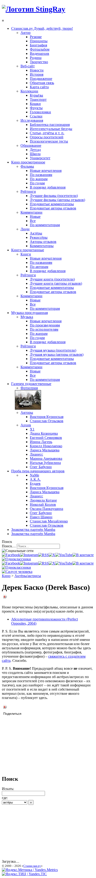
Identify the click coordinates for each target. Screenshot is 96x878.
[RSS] (43, 555)
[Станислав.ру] (33, 9)
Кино (6, 576)
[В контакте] (83, 555)
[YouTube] (63, 555)
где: (5, 798)
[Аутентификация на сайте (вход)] (17, 572)
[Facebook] (11, 555)
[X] (52, 555)
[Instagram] (29, 555)
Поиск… (9, 546)
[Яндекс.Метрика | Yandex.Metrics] (30, 870)
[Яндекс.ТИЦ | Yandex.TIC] (24, 874)
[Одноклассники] (16, 559)
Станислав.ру (32, 866)
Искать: (8, 789)
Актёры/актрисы (27, 576)
